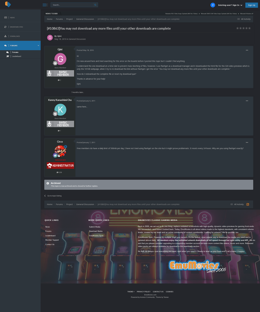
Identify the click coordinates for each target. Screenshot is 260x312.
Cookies (169, 292)
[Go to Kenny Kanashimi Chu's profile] (60, 110)
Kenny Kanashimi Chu (60, 99)
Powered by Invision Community (143, 297)
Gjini (59, 36)
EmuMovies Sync (96, 236)
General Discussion (77, 39)
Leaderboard (50, 236)
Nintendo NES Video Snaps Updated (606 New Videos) (171, 13)
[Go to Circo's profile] (60, 151)
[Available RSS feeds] (248, 204)
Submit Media (94, 227)
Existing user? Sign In (229, 5)
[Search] (95, 5)
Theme (130, 292)
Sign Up (251, 5)
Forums (48, 231)
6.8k (60, 172)
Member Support (52, 240)
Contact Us (50, 244)
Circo (60, 141)
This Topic (56, 5)
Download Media (96, 231)
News (47, 227)
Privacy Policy (143, 292)
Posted (85, 50)
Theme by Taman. (162, 297)
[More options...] (247, 50)
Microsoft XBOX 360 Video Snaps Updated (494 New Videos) (208, 13)
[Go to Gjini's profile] (50, 38)
